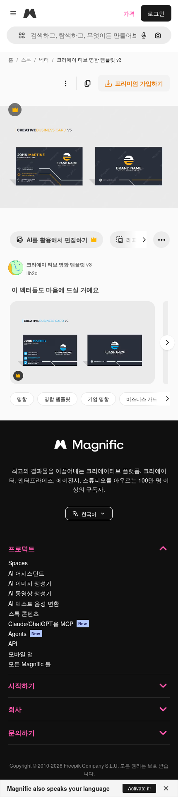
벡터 (44, 59)
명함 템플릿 (57, 398)
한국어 (89, 513)
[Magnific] (89, 446)
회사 (15, 709)
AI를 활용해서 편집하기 (52, 241)
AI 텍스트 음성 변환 (33, 603)
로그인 (156, 13)
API (12, 643)
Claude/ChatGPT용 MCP (47, 623)
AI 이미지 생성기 (30, 583)
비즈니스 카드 (141, 398)
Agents (24, 633)
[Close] (166, 788)
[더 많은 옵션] (65, 83)
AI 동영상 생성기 (30, 593)
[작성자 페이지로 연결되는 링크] (15, 268)
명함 (22, 398)
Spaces (18, 563)
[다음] (144, 239)
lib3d (32, 272)
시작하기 (21, 685)
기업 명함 (98, 398)
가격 (129, 13)
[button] (89, 513)
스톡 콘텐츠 (23, 613)
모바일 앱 (20, 654)
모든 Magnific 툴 (29, 664)
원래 (47, 110)
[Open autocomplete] (18, 35)
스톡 (26, 59)
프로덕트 (21, 548)
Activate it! (139, 788)
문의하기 (21, 732)
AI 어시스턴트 (26, 573)
